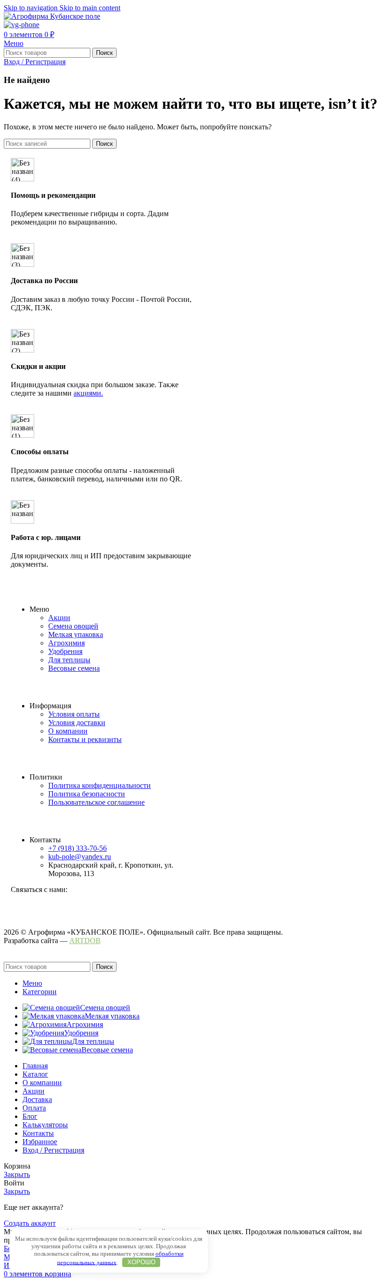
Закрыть (17, 1174)
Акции (59, 618)
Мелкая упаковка (75, 634)
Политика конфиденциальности (99, 785)
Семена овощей (73, 626)
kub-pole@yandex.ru (79, 857)
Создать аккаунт (30, 1223)
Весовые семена (74, 668)
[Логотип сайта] (52, 16)
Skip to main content (89, 8)
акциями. (88, 393)
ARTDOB (85, 941)
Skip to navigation (31, 8)
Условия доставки (76, 723)
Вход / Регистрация (53, 1150)
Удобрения (65, 651)
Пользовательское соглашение (96, 802)
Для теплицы (69, 660)
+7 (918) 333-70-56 (77, 848)
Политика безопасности (86, 794)
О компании (68, 731)
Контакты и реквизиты (85, 739)
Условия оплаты (74, 714)
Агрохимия (66, 643)
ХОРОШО (141, 1262)
